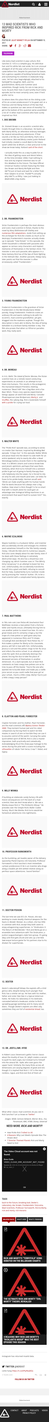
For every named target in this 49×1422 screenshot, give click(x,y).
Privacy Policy (29, 1413)
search (33, 4)
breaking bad (24, 1202)
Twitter (11, 45)
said (39, 479)
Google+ (20, 45)
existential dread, (33, 1009)
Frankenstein (28, 1205)
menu (45, 4)
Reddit (24, 45)
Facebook (15, 45)
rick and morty (8, 1210)
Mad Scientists (8, 1208)
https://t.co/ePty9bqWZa (22, 1371)
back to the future (10, 1202)
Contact (14, 1410)
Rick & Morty (40, 1208)
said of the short (35, 147)
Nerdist (10, 4)
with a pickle (7, 402)
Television (8, 53)
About (24, 1410)
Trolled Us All (27, 1132)
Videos (45, 1410)
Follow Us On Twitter (24, 1379)
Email (29, 45)
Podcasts (34, 1410)
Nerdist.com (4, 1413)
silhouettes (7, 749)
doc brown (17, 1205)
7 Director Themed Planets (19, 1140)
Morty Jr (34, 397)
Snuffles (5, 400)
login (39, 4)
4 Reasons (11, 1135)
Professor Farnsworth (25, 1208)
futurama (39, 1205)
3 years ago (7, 1375)
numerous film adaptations (14, 233)
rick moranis (21, 1210)
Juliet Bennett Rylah (20, 40)
